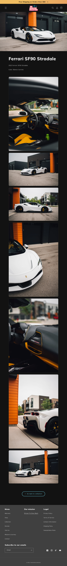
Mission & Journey (10, 535)
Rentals (7, 526)
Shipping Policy (48, 526)
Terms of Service (49, 518)
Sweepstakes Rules (49, 530)
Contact (7, 539)
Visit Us (7, 530)
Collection (8, 522)
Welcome (7, 513)
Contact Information (50, 522)
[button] (6, 8)
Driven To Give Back (31, 513)
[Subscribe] (31, 550)
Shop (6, 518)
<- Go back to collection (33, 494)
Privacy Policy (48, 513)
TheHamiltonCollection (35, 562)
